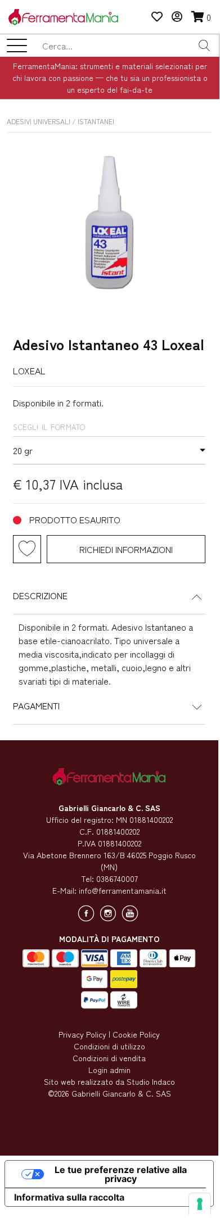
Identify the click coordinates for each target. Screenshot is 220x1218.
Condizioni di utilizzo (109, 1046)
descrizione (40, 595)
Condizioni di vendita (109, 1057)
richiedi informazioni (126, 549)
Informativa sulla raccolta (69, 1197)
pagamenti (36, 705)
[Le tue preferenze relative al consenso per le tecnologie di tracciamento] (199, 1204)
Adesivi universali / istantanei (60, 121)
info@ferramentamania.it (123, 890)
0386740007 (117, 878)
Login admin (109, 1069)
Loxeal (29, 370)
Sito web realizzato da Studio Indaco (109, 1081)
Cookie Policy (136, 1034)
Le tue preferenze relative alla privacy (121, 1174)
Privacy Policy (82, 1034)
